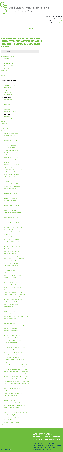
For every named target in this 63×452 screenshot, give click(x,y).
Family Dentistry (8, 215)
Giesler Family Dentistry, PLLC (8, 56)
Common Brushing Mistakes (10, 224)
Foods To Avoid (7, 162)
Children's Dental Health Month (11, 179)
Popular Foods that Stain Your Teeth (12, 280)
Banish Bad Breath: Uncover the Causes (13, 393)
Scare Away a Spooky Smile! (10, 200)
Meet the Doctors (12, 26)
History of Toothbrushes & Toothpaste (13, 207)
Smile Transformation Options (11, 304)
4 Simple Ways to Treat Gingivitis (12, 357)
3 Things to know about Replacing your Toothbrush (16, 347)
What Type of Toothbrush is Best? (12, 402)
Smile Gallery (47, 26)
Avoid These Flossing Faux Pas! (11, 415)
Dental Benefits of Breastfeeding (11, 164)
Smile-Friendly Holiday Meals (11, 260)
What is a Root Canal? (9, 419)
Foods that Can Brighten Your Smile (12, 241)
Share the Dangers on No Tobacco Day (13, 275)
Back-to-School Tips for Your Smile (12, 195)
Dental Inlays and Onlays (10, 111)
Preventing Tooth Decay (9, 135)
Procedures (39, 26)
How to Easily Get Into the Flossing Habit (13, 386)
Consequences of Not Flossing (11, 193)
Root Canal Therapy (8, 92)
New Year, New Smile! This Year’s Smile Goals (14, 294)
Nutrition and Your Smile (9, 270)
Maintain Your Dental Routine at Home (13, 299)
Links (2, 126)
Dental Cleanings (8, 82)
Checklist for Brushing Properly (11, 217)
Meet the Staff (31, 26)
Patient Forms (4, 128)
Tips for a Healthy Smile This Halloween (13, 287)
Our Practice (21, 26)
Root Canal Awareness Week (11, 155)
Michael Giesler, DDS (9, 61)
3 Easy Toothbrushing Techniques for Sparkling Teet (16, 381)
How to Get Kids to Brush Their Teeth (12, 340)
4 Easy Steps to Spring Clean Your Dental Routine (15, 362)
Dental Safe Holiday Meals (10, 321)
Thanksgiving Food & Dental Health (12, 289)
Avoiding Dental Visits (9, 333)
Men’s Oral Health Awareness (11, 248)
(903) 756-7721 (57, 22)
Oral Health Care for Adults (10, 318)
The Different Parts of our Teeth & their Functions (15, 138)
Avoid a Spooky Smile (9, 229)
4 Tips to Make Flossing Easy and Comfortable (15, 374)
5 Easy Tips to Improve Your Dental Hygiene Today (16, 359)
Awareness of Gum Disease (10, 152)
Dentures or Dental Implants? (11, 342)
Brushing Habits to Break (10, 253)
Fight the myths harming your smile (12, 212)
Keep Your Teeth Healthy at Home (12, 301)
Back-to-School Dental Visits (10, 285)
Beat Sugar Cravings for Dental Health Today (14, 405)
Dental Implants (7, 116)
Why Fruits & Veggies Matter (10, 167)
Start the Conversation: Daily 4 (11, 198)
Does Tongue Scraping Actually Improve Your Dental (16, 371)
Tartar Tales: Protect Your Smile (11, 417)
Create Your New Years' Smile (11, 323)
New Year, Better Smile (9, 176)
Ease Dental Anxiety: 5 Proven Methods (13, 390)
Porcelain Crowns (8, 99)
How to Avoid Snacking (9, 313)
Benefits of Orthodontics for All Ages (12, 335)
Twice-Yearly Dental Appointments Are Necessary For (16, 383)
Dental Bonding (7, 109)
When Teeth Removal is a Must (11, 220)
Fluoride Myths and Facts (10, 350)
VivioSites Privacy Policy (52, 439)
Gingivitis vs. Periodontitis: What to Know (13, 398)
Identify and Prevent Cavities (10, 282)
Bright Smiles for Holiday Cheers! (12, 407)
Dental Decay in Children (9, 147)
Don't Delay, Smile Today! (10, 400)
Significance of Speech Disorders (12, 159)
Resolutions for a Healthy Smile (11, 205)
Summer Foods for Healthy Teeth (12, 306)
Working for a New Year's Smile (11, 263)
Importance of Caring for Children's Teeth (13, 227)
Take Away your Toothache (10, 140)
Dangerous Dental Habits (10, 277)
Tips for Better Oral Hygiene (10, 311)
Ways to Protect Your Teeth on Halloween (14, 258)
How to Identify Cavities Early (11, 395)
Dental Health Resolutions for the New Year (14, 410)
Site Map (53, 438)
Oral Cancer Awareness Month (11, 157)
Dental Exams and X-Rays (10, 85)
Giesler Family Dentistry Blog (10, 73)
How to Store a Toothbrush (10, 145)
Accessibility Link (38, 439)
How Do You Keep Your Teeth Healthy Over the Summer (17, 366)
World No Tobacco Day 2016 (10, 188)
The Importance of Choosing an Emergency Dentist (16, 316)
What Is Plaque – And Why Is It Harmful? (13, 388)
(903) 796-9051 (57, 20)
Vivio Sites (12, 449)
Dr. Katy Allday (7, 68)
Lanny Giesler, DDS (8, 63)
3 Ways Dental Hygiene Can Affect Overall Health (15, 369)
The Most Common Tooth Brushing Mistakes (14, 352)
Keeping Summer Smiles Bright (11, 422)
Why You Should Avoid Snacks (11, 236)
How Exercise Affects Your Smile (11, 265)
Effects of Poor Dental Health (11, 133)
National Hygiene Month (9, 142)
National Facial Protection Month (12, 186)
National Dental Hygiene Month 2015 (13, 169)
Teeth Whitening (8, 102)
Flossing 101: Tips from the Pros (11, 309)
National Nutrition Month (10, 181)
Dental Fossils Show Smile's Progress (13, 183)
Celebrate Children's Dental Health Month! (14, 297)
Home (4, 26)
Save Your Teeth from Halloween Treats (13, 171)
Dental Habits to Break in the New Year (13, 292)
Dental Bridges (7, 104)
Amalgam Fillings (8, 90)
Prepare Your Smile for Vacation (11, 251)
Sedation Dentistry (8, 118)
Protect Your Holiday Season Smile (12, 232)
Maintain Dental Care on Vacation (12, 246)
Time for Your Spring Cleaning (11, 328)
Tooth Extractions (8, 94)
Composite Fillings (8, 87)
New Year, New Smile (9, 234)
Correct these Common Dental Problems (13, 203)
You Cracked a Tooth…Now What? (12, 222)
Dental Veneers (7, 106)
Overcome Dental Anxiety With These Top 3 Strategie (16, 378)
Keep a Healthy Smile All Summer (12, 191)
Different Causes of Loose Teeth (11, 210)
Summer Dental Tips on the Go (11, 337)
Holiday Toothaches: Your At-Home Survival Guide (16, 412)
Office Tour (3, 424)
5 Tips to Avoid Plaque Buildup (11, 150)
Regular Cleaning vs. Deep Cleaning (12, 354)
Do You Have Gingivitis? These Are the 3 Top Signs (16, 376)
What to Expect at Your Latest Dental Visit (14, 325)
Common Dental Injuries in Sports (12, 256)
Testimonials (56, 26)
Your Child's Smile (8, 268)
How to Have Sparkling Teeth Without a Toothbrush (16, 364)
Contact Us (32, 28)
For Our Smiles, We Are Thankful (11, 174)
